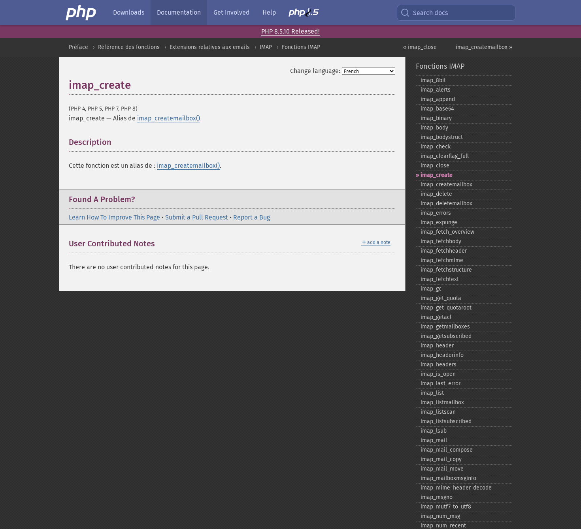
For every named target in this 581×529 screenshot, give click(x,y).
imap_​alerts (436, 89)
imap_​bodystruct (442, 137)
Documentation (179, 12)
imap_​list (432, 393)
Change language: (315, 71)
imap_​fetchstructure (446, 269)
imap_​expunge (439, 222)
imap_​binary (436, 118)
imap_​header (437, 345)
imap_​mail (434, 440)
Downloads (128, 12)
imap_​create (437, 175)
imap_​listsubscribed (446, 421)
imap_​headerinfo (442, 355)
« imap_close (420, 47)
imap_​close (435, 165)
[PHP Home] (81, 12)
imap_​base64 (437, 108)
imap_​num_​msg (440, 516)
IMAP (266, 47)
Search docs (430, 13)
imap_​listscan (438, 412)
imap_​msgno (437, 497)
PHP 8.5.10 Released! (290, 31)
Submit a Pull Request (196, 217)
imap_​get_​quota (441, 298)
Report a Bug (251, 217)
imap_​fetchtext (440, 279)
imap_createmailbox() (168, 118)
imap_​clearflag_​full (445, 156)
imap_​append (438, 99)
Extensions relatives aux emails (210, 47)
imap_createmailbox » (484, 47)
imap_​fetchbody (441, 241)
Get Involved (231, 12)
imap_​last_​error (440, 383)
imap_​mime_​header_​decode (456, 487)
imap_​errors (436, 213)
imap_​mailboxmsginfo (448, 478)
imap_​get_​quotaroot (446, 307)
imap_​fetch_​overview (447, 232)
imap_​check (436, 146)
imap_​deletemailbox (446, 203)
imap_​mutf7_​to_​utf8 (446, 506)
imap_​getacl (436, 317)
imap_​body (434, 127)
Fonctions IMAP (301, 47)
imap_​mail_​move (442, 468)
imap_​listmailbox (442, 402)
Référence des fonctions (129, 47)
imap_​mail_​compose (447, 449)
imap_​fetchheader (444, 251)
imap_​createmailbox (446, 184)
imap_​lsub (434, 431)
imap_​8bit (433, 80)
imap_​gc (431, 288)
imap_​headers (438, 364)
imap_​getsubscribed (446, 336)
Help (269, 12)
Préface (78, 47)
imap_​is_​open (438, 374)
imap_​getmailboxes (445, 326)
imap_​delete (436, 194)
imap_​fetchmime (442, 260)
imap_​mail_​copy (441, 459)
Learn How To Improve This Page (114, 217)
